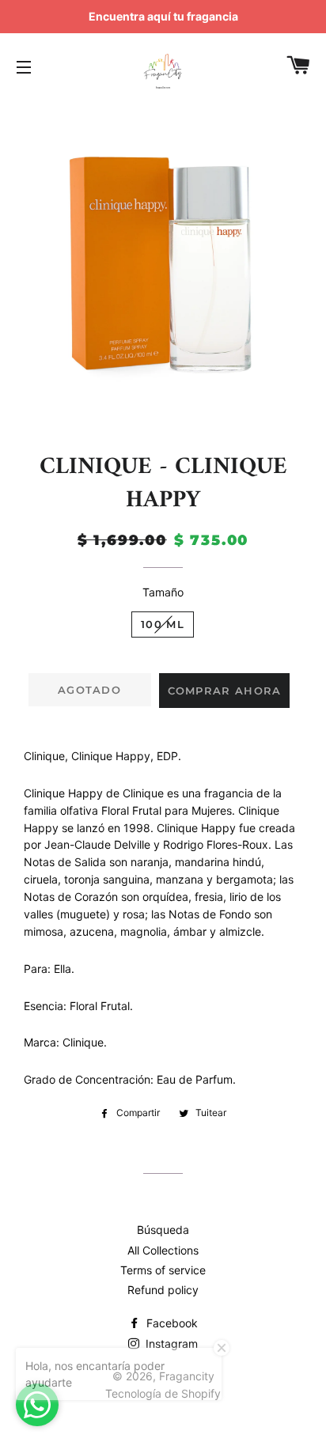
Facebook (170, 1323)
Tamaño (163, 592)
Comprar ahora (225, 690)
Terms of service (163, 1270)
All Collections (163, 1250)
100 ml (162, 624)
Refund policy (163, 1289)
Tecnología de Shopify (163, 1393)
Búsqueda (163, 1229)
